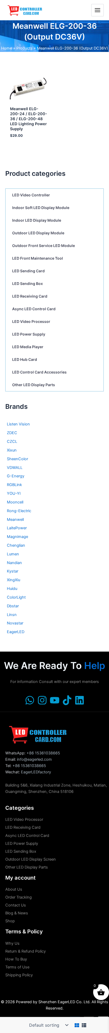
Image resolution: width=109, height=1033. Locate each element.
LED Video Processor (31, 321)
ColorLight (16, 597)
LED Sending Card (28, 271)
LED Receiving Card (29, 296)
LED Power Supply (28, 334)
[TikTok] (67, 700)
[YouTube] (54, 700)
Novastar (15, 623)
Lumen (13, 554)
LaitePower (17, 528)
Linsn (12, 614)
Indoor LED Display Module (36, 220)
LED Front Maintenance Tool (37, 258)
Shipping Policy (19, 975)
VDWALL (14, 467)
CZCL (12, 441)
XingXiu (13, 580)
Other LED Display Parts (33, 384)
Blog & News (16, 913)
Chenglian (16, 545)
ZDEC (12, 432)
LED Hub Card (24, 359)
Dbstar (13, 606)
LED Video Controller (31, 195)
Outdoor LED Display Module (38, 233)
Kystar (12, 571)
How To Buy (16, 959)
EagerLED (15, 631)
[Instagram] (42, 700)
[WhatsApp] (30, 700)
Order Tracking (18, 897)
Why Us (12, 943)
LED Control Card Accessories (39, 372)
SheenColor (17, 459)
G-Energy (15, 476)
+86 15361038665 (43, 753)
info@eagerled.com (34, 759)
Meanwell (15, 519)
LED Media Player (27, 347)
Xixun (12, 450)
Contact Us (15, 905)
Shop (10, 921)
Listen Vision (18, 424)
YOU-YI (14, 493)
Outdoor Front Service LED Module (43, 245)
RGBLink (14, 484)
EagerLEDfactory (36, 772)
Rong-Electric (19, 510)
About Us (13, 889)
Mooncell (15, 502)
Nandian (14, 562)
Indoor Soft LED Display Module (40, 207)
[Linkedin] (79, 700)
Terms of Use (17, 967)
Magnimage (17, 536)
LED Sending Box (27, 283)
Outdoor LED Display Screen (30, 859)
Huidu (12, 588)
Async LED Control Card (34, 309)
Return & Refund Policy (25, 951)
